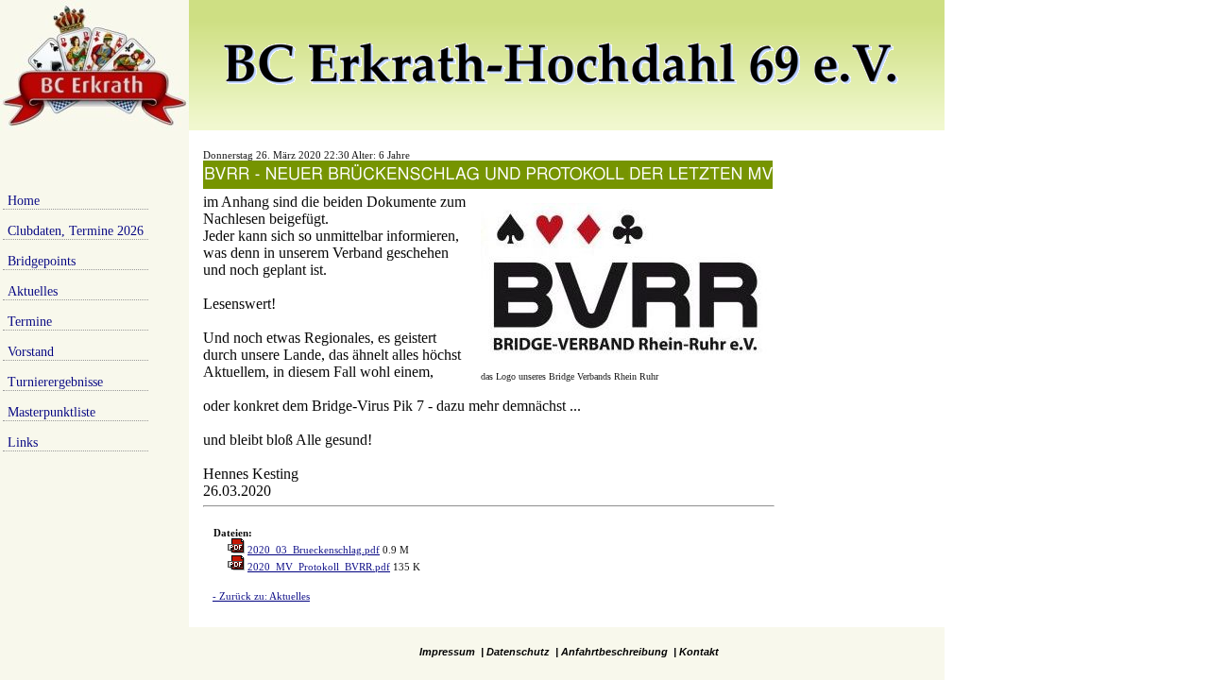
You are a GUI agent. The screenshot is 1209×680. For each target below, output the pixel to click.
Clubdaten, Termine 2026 (76, 231)
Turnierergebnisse (55, 382)
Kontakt (699, 651)
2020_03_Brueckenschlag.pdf (313, 549)
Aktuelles (33, 291)
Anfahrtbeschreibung (614, 651)
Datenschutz (518, 651)
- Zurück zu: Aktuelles (261, 596)
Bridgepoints (42, 261)
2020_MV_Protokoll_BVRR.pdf (318, 566)
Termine (30, 321)
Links (23, 442)
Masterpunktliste (51, 412)
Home (24, 201)
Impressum (447, 651)
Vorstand (31, 352)
